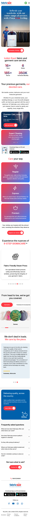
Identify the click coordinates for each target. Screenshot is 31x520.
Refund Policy (25, 515)
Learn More (8, 408)
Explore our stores (14, 233)
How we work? (9, 125)
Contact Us (14, 467)
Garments (7, 304)
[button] (8, 283)
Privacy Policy (9, 515)
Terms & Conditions (16, 515)
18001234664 (16, 478)
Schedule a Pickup (14, 50)
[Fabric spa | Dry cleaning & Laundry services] (6, 3)
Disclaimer (3, 514)
